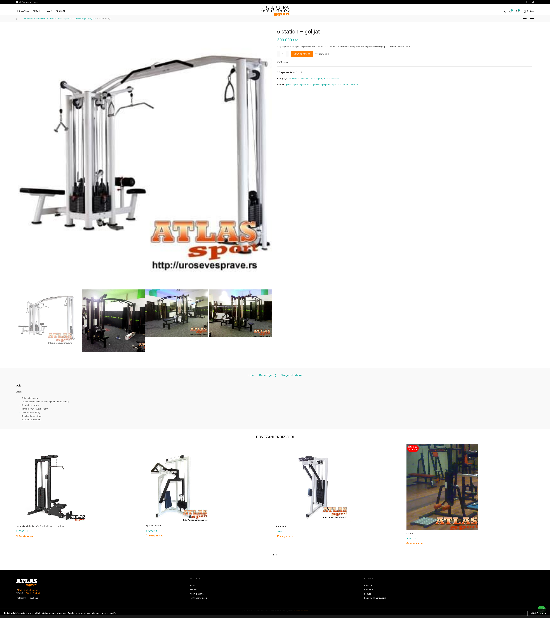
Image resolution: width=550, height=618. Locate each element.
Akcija (36, 11)
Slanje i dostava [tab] (291, 375)
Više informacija (538, 613)
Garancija (368, 590)
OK (524, 613)
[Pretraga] (504, 11)
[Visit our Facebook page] (527, 2)
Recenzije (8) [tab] (267, 375)
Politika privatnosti (198, 598)
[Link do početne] (101, 583)
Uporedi (519, 10)
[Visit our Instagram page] (532, 2)
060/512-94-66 (32, 2)
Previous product (524, 18)
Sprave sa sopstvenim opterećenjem (79, 18)
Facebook (33, 598)
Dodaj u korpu (302, 54)
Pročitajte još (416, 543)
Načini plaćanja (197, 594)
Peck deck (281, 526)
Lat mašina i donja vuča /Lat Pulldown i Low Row (40, 526)
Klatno (409, 533)
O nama (48, 11)
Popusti (367, 594)
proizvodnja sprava (321, 84)
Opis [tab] (251, 375)
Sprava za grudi (153, 525)
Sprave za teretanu (54, 18)
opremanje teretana (302, 84)
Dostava (368, 585)
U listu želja (324, 54)
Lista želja (512, 10)
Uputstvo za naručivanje (375, 598)
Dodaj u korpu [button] (26, 536)
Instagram (21, 598)
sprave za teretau (340, 84)
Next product (532, 18)
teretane (354, 84)
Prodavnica (22, 11)
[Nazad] (18, 18)
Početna (30, 18)
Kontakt (60, 11)
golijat (288, 84)
